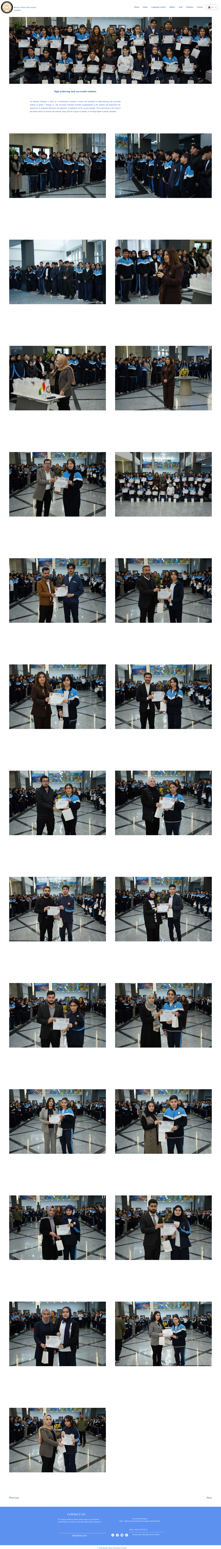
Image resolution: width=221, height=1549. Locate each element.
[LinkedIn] (126, 1535)
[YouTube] (122, 1535)
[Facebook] (117, 1535)
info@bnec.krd (79, 1535)
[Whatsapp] (112, 1535)
